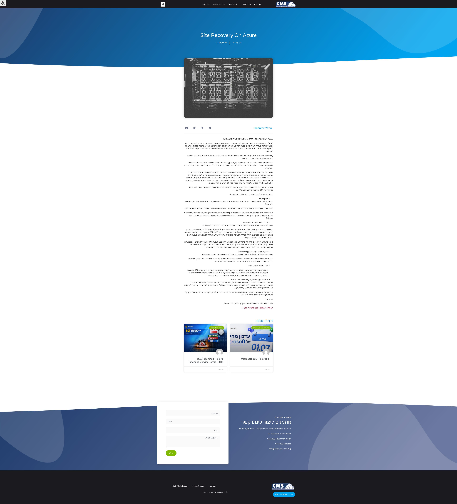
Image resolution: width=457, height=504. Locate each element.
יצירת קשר (206, 4)
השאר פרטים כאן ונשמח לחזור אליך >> (257, 308)
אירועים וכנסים (219, 4)
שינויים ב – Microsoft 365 (255, 358)
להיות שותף (232, 4)
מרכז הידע (247, 4)
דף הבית (257, 4)
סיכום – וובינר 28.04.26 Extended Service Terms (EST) (206, 360)
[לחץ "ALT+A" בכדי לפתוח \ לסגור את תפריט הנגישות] (3, 3)
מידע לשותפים (198, 486)
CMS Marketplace (179, 486)
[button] (284, 494)
